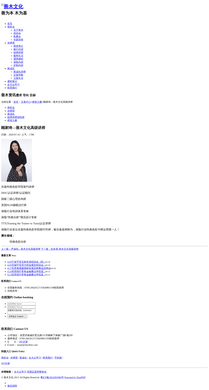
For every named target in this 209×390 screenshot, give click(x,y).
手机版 (58, 357)
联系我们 (12, 87)
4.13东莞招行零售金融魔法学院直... (26, 274)
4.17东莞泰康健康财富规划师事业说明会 (29, 268)
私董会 (17, 36)
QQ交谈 (23, 341)
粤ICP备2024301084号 (52, 377)
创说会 (17, 33)
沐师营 (11, 43)
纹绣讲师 (18, 52)
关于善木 (18, 30)
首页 (9, 23)
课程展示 (12, 81)
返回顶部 (12, 386)
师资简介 (18, 46)
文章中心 (26, 102)
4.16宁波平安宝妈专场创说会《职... (26, 262)
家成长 (11, 68)
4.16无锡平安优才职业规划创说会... (26, 265)
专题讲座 (18, 39)
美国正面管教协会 (37, 371)
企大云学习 (13, 84)
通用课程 (18, 59)
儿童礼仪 (18, 78)
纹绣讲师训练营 (15, 117)
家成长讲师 (19, 71)
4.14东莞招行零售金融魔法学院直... (26, 271)
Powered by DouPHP (75, 377)
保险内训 (18, 62)
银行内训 (18, 49)
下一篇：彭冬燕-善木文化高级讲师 (59, 249)
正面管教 (18, 75)
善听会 (11, 27)
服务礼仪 (18, 55)
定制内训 (18, 65)
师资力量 (37, 102)
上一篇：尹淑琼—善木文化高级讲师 (20, 249)
